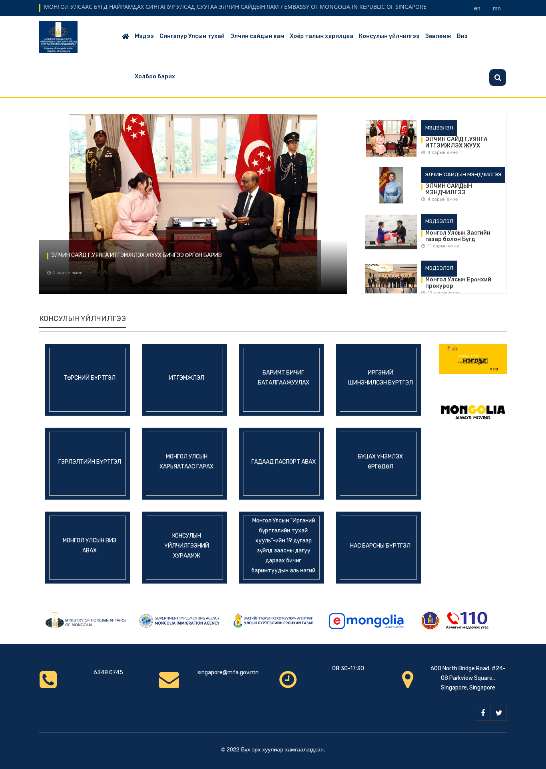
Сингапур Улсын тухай (192, 36)
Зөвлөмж (438, 36)
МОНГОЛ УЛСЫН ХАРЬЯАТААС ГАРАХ (186, 461)
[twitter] (499, 713)
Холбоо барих (155, 76)
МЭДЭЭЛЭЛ (439, 128)
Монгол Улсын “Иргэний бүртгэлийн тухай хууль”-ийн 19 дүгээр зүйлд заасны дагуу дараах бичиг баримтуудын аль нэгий (283, 545)
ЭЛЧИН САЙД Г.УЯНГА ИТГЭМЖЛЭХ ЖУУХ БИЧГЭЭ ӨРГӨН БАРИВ (136, 255)
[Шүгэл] (473, 358)
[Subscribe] (497, 77)
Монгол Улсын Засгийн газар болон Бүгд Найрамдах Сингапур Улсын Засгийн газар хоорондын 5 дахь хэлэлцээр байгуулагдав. (462, 236)
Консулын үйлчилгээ (389, 36)
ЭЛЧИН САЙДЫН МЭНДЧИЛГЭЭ (463, 174)
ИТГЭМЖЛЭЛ (186, 377)
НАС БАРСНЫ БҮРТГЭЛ (380, 545)
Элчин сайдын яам (257, 36)
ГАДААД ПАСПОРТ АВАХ (283, 461)
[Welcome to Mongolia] (473, 408)
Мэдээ (144, 36)
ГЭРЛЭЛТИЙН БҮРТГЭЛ (89, 461)
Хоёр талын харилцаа (321, 36)
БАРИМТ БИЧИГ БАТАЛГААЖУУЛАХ (283, 377)
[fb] (483, 713)
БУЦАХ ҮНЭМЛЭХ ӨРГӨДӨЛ (380, 461)
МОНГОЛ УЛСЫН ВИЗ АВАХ (89, 545)
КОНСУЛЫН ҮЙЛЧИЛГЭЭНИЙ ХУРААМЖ (186, 545)
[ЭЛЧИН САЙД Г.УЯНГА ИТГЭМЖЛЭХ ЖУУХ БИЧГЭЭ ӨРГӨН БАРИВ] (193, 204)
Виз (462, 36)
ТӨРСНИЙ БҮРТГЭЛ (90, 377)
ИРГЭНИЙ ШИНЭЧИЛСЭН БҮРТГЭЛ (380, 377)
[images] (391, 139)
